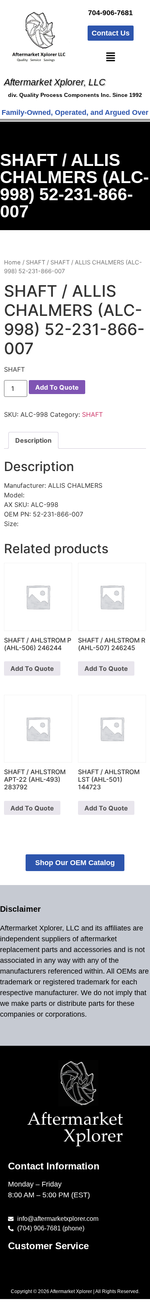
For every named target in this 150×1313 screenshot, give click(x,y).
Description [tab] (33, 440)
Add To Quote (57, 387)
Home (12, 262)
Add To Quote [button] (32, 668)
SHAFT (35, 262)
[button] (110, 57)
